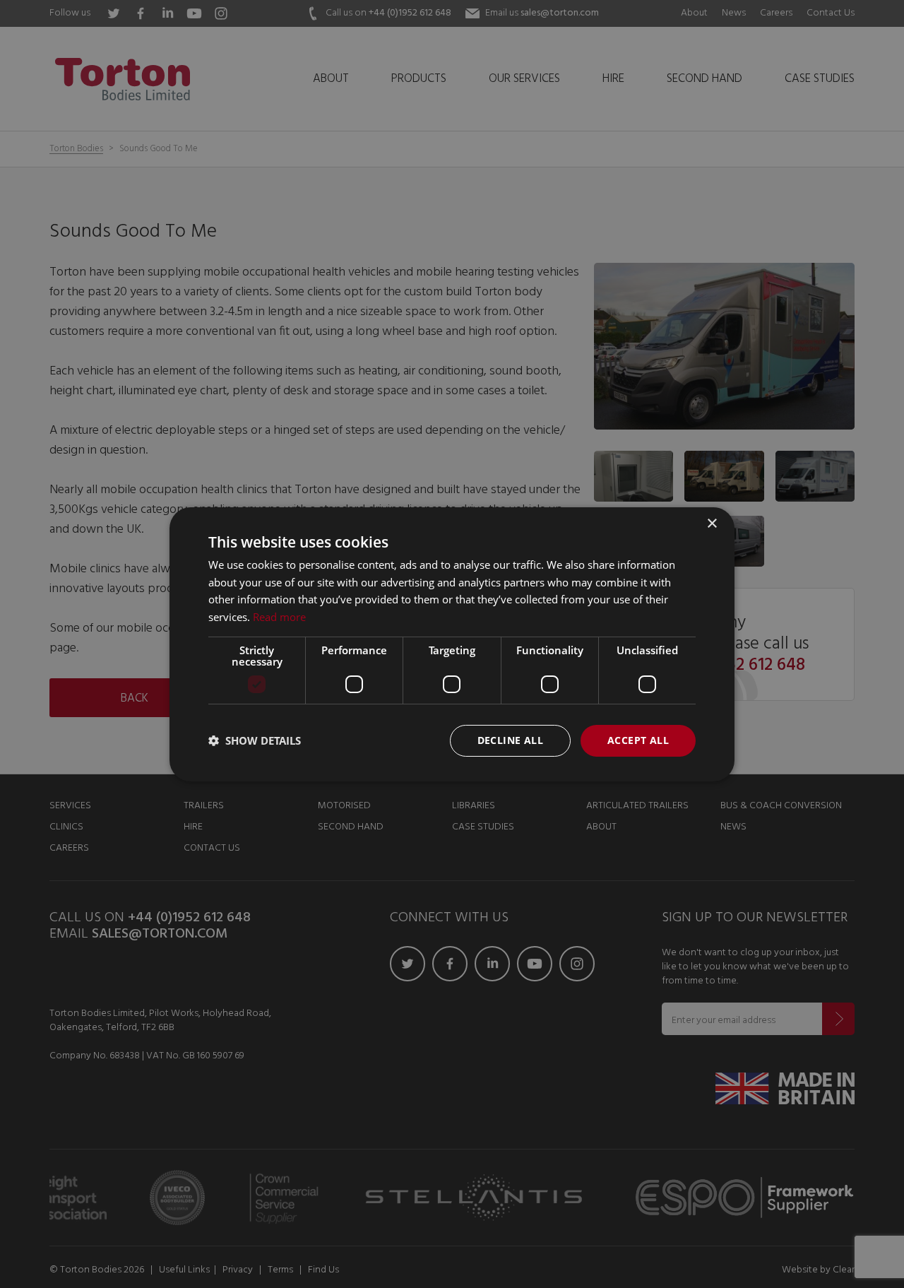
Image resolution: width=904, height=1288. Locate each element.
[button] (254, 740)
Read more (279, 617)
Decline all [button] (510, 740)
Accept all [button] (638, 740)
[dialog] (452, 644)
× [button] (711, 523)
